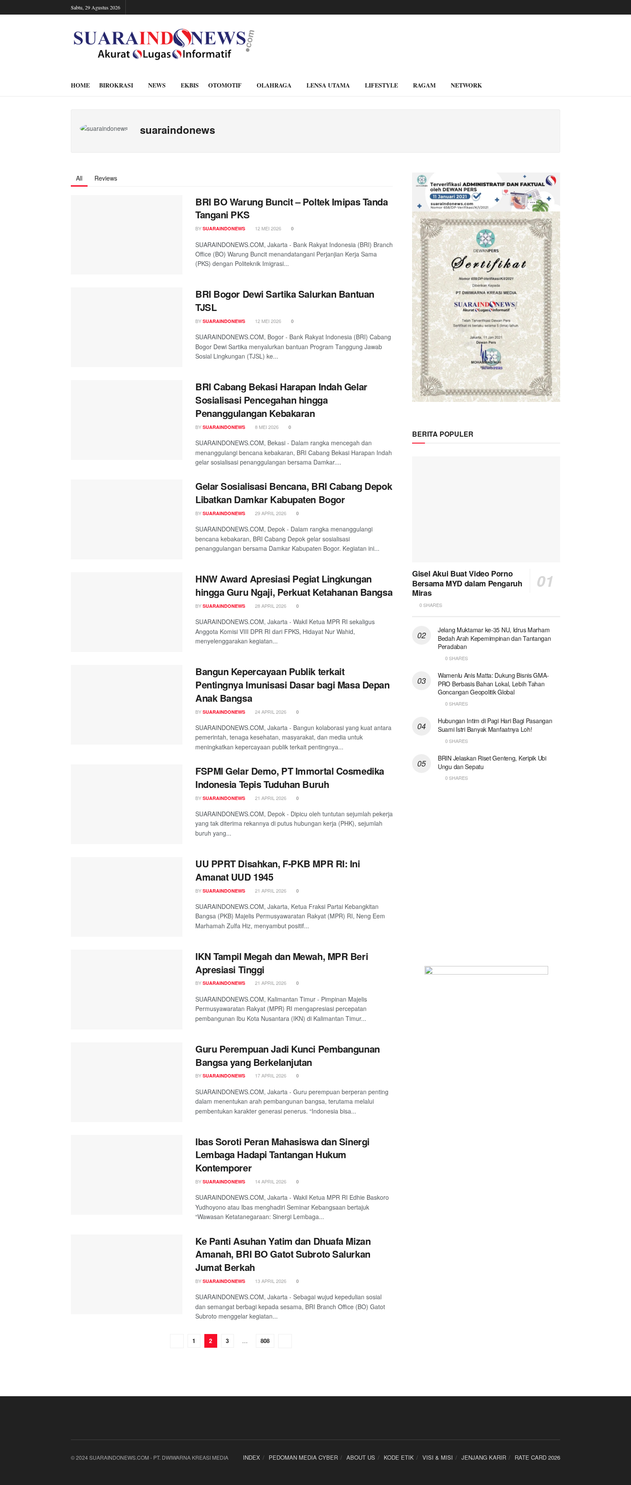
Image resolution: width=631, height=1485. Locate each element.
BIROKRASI (116, 85)
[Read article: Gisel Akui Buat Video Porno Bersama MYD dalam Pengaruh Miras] (486, 509)
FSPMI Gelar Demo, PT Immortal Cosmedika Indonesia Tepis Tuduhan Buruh (289, 777)
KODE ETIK (399, 1457)
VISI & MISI (437, 1457)
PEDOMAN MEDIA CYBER (303, 1457)
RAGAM (424, 85)
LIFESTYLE (381, 85)
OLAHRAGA (274, 85)
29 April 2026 (270, 513)
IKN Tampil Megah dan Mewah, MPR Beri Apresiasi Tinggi (281, 962)
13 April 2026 (270, 1280)
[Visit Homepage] (164, 44)
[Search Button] (557, 85)
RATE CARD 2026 (537, 1457)
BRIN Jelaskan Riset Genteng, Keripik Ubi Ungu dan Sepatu (492, 762)
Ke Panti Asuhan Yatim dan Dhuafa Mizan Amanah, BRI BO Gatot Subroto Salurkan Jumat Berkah (282, 1254)
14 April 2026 (270, 1181)
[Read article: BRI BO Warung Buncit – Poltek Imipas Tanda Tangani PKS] (126, 235)
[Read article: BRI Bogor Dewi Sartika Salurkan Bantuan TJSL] (126, 327)
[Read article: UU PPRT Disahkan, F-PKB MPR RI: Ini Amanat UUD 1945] (126, 897)
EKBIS (190, 85)
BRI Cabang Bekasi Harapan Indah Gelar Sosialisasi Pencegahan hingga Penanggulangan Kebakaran (281, 400)
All (79, 178)
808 (265, 1341)
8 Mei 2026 (266, 426)
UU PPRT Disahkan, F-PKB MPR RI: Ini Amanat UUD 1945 (277, 870)
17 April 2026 (270, 1075)
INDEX (251, 1457)
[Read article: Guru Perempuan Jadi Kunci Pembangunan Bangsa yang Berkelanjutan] (126, 1082)
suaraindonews (224, 228)
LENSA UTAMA (328, 85)
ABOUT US (360, 1457)
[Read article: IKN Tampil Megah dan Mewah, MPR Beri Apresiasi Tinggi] (126, 989)
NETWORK (466, 85)
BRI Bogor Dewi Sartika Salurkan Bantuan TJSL (284, 300)
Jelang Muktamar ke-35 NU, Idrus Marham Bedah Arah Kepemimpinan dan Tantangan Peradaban (494, 638)
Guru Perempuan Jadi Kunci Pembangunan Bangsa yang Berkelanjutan (287, 1055)
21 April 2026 (270, 797)
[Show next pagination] (285, 1341)
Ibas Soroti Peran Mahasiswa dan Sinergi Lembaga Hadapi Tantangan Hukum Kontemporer (282, 1155)
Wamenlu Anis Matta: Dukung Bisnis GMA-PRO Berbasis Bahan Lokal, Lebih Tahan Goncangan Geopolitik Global (493, 683)
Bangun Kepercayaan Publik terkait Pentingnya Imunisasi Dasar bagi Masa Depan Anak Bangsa (292, 684)
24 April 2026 (270, 711)
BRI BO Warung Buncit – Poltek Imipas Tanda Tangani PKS (291, 208)
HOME (80, 85)
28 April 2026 (270, 605)
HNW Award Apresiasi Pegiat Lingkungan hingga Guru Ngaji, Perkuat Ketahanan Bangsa (293, 585)
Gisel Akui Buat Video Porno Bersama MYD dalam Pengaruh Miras (467, 583)
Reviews (105, 178)
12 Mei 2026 (267, 228)
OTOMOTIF (225, 85)
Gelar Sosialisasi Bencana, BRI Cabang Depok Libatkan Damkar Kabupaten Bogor (293, 492)
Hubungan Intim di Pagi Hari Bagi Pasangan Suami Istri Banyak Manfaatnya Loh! (495, 724)
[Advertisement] (486, 879)
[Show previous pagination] (177, 1341)
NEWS (157, 85)
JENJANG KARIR (483, 1457)
